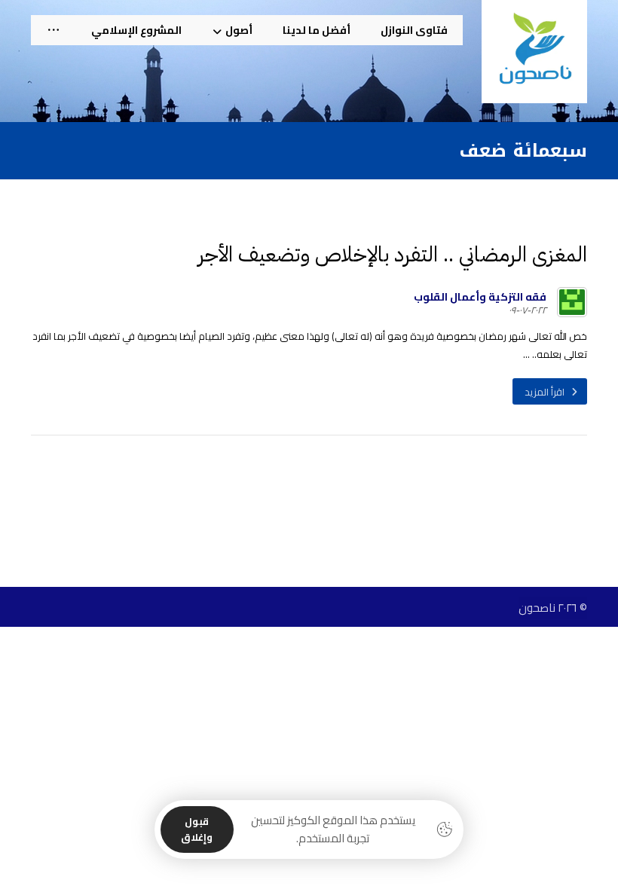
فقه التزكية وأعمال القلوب (480, 296)
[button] (53, 30)
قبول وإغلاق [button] (197, 829)
